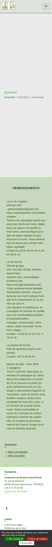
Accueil (9, 97)
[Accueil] (13, 6)
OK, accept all (15, 539)
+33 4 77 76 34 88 (13, 488)
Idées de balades (16, 452)
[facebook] (7, 508)
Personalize (26, 543)
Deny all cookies (38, 539)
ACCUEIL (23, 97)
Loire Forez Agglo (13, 525)
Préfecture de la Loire (15, 528)
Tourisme (38, 97)
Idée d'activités (14, 456)
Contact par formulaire (15, 491)
